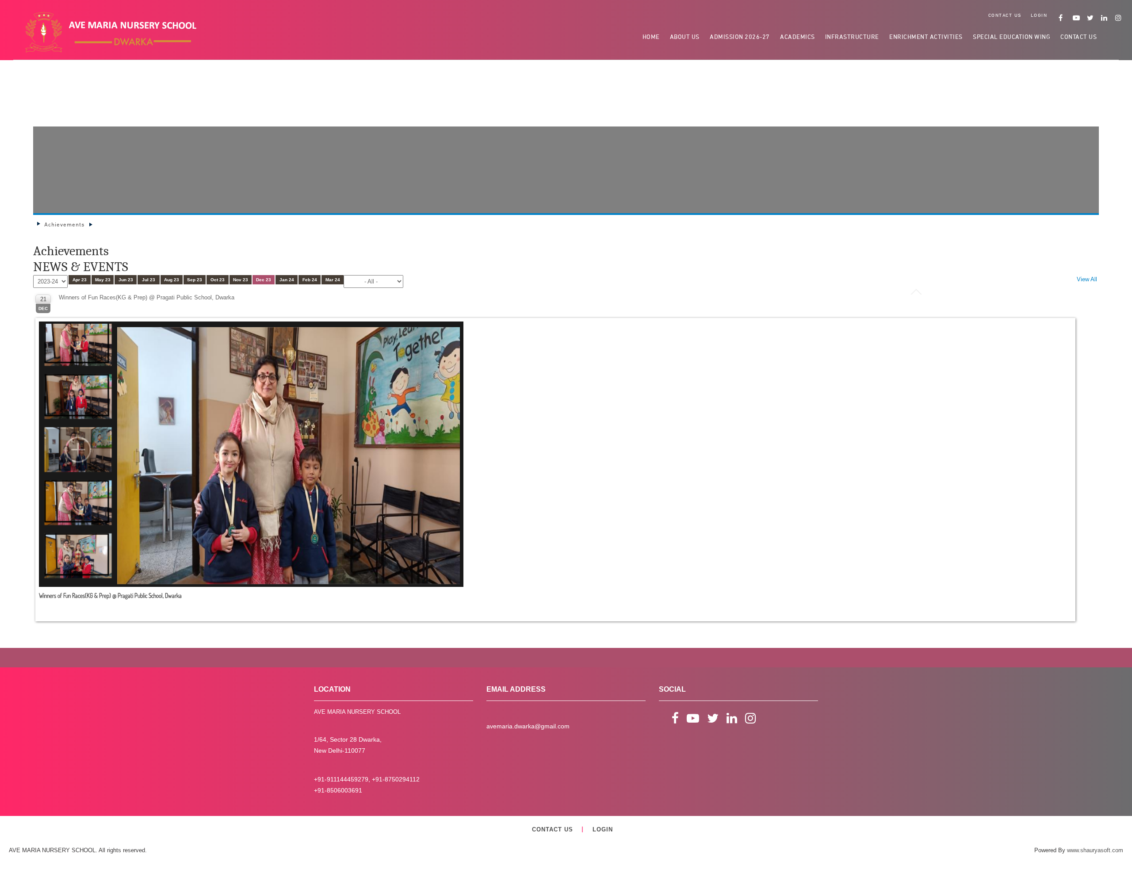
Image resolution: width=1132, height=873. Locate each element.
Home (651, 36)
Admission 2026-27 (740, 36)
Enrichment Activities (926, 36)
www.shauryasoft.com (1095, 850)
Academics (797, 36)
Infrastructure (852, 36)
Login (1039, 15)
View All (1087, 279)
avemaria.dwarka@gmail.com (528, 726)
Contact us (1005, 15)
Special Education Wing (1011, 36)
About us (685, 36)
